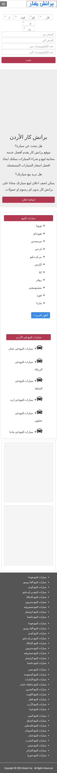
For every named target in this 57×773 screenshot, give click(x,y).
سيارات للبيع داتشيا (36, 616)
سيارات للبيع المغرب (36, 740)
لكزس (38, 264)
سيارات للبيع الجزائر (36, 750)
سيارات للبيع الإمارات (35, 679)
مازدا (39, 303)
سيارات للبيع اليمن (37, 715)
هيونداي (37, 233)
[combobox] (46, 17)
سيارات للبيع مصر (37, 669)
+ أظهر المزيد (40, 315)
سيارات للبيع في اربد (22, 399)
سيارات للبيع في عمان (21, 348)
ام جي (38, 249)
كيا (40, 272)
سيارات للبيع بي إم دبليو (34, 592)
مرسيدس (36, 241)
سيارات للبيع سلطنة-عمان (33, 684)
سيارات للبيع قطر (37, 699)
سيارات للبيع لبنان (37, 735)
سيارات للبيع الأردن (36, 704)
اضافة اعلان (28, 199)
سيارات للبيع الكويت (36, 694)
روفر (39, 279)
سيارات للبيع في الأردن (28, 337)
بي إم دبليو (36, 256)
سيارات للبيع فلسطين (35, 725)
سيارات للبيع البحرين (36, 689)
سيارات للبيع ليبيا (37, 709)
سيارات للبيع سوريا (36, 755)
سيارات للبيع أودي (37, 587)
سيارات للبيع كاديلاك (36, 597)
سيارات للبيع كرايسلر (35, 611)
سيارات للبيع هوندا (37, 577)
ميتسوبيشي (35, 287)
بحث (28, 60)
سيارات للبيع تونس (37, 745)
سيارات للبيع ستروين (35, 602)
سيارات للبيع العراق (36, 720)
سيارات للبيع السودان (35, 730)
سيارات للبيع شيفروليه (35, 607)
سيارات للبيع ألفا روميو (34, 582)
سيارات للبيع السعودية (35, 674)
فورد (39, 295)
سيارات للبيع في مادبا (21, 431)
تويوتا (39, 225)
